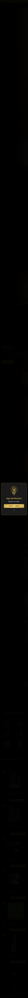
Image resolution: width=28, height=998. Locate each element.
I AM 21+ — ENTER (14, 506)
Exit (14, 510)
